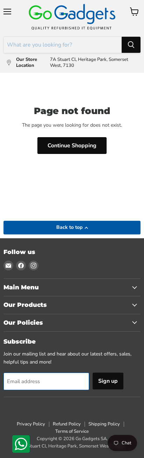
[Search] (131, 45)
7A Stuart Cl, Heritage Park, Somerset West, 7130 (72, 446)
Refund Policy (67, 424)
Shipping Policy (104, 424)
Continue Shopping (72, 145)
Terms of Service (72, 431)
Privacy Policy (31, 424)
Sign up (108, 381)
